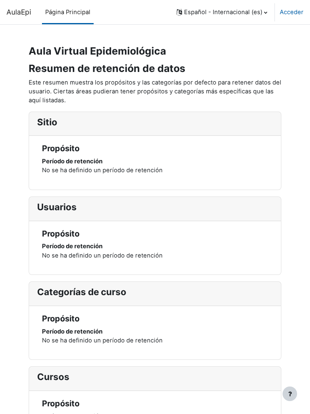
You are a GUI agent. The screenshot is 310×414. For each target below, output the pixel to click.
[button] (222, 12)
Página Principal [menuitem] (67, 12)
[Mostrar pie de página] (290, 394)
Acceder (292, 12)
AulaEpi (18, 12)
